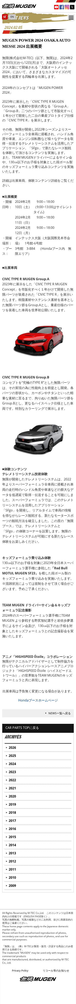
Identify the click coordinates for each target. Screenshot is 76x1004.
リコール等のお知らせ (56, 970)
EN (12, 16)
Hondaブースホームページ (38, 700)
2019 (12, 804)
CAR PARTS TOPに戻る (22, 727)
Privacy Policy (20, 970)
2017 (12, 820)
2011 (12, 869)
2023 (12, 772)
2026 (12, 747)
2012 (12, 861)
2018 (12, 812)
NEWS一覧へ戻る (59, 713)
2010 (12, 877)
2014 (12, 845)
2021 (12, 788)
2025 (12, 755)
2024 (12, 764)
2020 (12, 796)
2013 (12, 853)
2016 (12, 829)
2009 (12, 885)
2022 (12, 780)
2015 (12, 837)
